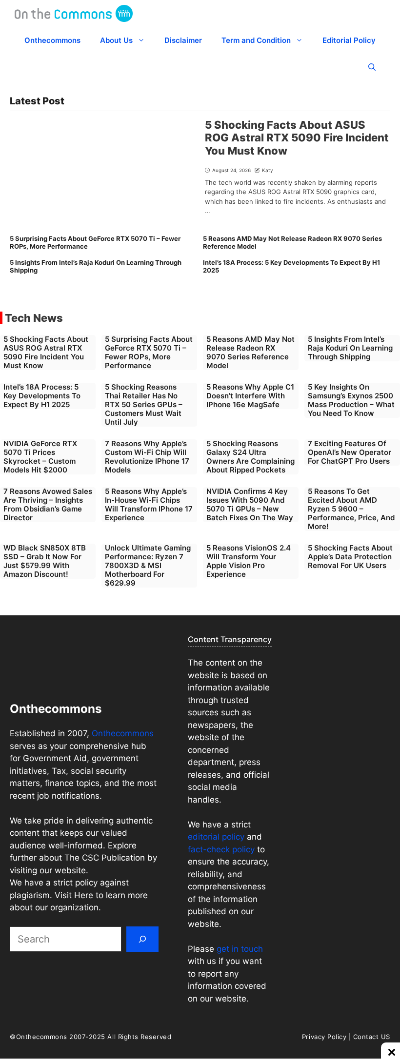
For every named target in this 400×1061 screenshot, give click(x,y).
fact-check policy (221, 849)
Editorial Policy (349, 40)
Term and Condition (256, 40)
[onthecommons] (74, 13)
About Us (116, 40)
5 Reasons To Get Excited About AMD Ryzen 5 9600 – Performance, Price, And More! (351, 509)
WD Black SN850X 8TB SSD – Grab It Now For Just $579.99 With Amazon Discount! (44, 561)
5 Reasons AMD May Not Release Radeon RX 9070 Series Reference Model (292, 242)
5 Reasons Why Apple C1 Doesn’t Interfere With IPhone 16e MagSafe (250, 395)
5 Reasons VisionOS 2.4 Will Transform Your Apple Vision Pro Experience (248, 561)
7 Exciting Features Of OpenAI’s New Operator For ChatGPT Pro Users (349, 452)
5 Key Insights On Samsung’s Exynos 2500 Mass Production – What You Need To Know (351, 400)
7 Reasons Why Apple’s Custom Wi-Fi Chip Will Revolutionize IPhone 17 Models (147, 456)
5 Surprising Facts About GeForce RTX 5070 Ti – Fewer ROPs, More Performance (95, 242)
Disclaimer (183, 40)
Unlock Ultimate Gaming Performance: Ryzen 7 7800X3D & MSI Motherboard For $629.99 (148, 565)
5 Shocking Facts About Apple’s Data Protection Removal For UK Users (350, 556)
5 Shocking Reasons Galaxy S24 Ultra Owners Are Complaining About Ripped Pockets (250, 456)
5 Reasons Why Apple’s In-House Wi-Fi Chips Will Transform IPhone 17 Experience (149, 504)
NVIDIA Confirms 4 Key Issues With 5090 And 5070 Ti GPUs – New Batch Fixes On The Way (249, 504)
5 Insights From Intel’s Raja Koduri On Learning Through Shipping (95, 266)
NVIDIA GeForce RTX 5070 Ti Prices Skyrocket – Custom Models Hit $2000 (40, 456)
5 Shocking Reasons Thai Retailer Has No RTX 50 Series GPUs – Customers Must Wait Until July (143, 404)
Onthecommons (52, 40)
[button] (372, 67)
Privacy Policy (324, 1037)
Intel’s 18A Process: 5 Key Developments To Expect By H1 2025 (291, 266)
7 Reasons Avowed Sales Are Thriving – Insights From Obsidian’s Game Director (47, 504)
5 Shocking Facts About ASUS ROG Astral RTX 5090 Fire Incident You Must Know (297, 137)
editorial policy (216, 837)
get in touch (238, 949)
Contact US (371, 1037)
